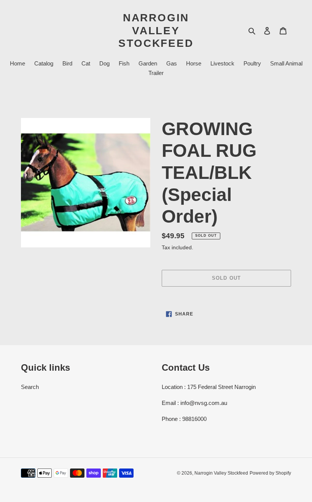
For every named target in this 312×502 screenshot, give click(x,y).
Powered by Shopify (270, 473)
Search (30, 387)
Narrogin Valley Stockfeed (155, 30)
